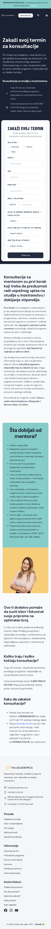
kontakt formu (25, 723)
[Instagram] (11, 910)
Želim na (13, 142)
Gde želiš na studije (19, 240)
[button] (46, 15)
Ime (10, 171)
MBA (13, 152)
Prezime (12, 185)
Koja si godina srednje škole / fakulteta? (24, 213)
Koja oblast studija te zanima (24, 228)
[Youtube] (16, 910)
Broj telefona (16, 198)
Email (11, 158)
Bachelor (15, 147)
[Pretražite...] (38, 15)
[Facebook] (5, 910)
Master (29, 147)
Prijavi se (34, 6)
